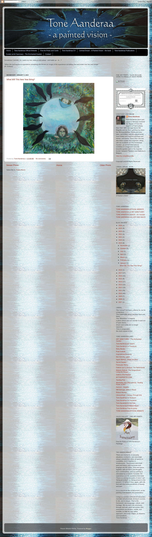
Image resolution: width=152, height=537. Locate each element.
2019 (121, 243)
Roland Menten (121, 392)
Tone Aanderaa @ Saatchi (125, 344)
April (122, 254)
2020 (121, 240)
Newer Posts (12, 165)
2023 (121, 231)
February (123, 260)
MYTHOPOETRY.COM (124, 377)
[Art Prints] (120, 81)
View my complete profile (125, 156)
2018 (121, 270)
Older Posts (105, 165)
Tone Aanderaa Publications (125, 51)
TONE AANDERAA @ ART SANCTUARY (130, 212)
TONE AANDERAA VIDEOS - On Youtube (130, 214)
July (122, 251)
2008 (121, 299)
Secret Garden (121, 362)
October (123, 248)
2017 (121, 273)
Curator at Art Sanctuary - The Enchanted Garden (24, 54)
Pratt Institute (120, 351)
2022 (121, 234)
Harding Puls (120, 380)
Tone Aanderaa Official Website (25, 51)
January (123, 263)
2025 (121, 228)
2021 (121, 237)
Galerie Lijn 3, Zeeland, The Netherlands (130, 367)
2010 (121, 293)
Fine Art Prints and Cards (49, 51)
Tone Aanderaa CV (69, 51)
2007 (121, 302)
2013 (121, 284)
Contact (48, 54)
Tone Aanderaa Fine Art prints (126, 408)
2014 (121, 282)
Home (8, 51)
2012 (121, 287)
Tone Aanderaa (134, 116)
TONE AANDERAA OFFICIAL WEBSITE (130, 209)
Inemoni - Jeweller (122, 387)
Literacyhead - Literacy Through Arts (129, 395)
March (122, 257)
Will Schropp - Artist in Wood (126, 390)
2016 (121, 276)
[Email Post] (49, 159)
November (124, 245)
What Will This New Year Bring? (21, 79)
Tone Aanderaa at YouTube (125, 403)
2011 (120, 290)
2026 (121, 225)
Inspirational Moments (124, 354)
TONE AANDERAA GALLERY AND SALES (130, 217)
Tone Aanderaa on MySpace (126, 398)
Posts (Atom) (20, 170)
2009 (121, 296)
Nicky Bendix (120, 349)
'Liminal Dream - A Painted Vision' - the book (95, 51)
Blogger (88, 528)
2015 (121, 279)
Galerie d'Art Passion (123, 375)
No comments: (41, 159)
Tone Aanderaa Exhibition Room (127, 406)
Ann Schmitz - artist (123, 357)
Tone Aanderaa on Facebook (126, 346)
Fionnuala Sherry (122, 365)
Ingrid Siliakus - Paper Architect (127, 359)
